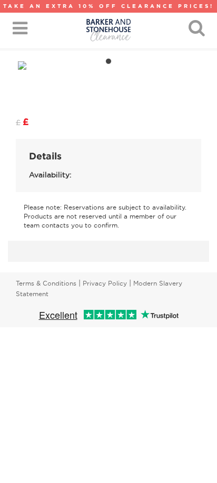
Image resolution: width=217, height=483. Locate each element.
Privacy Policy (105, 283)
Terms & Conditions (46, 283)
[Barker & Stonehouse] (108, 30)
